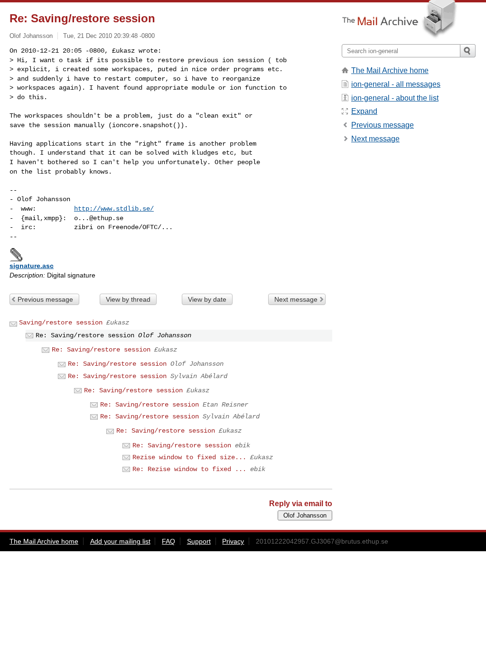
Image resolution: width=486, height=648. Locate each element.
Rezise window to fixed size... (189, 457)
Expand (364, 111)
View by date (207, 299)
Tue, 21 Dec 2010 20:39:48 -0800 (109, 35)
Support (199, 541)
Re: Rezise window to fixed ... (189, 469)
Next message (296, 299)
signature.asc (31, 265)
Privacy (233, 541)
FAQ (168, 541)
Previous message (45, 299)
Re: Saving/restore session (101, 349)
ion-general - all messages (395, 84)
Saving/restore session (61, 322)
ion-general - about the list (395, 98)
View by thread (128, 299)
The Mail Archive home (390, 70)
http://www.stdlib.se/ (114, 209)
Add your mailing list (120, 541)
